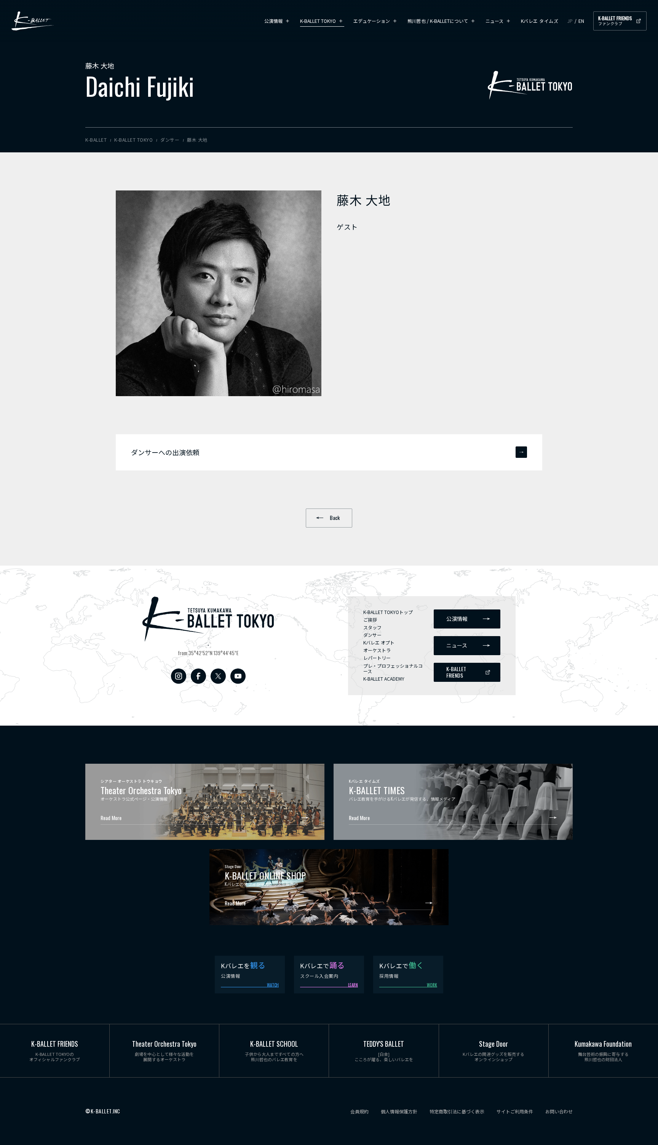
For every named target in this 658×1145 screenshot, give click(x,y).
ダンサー (372, 635)
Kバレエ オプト (378, 642)
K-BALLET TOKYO (318, 21)
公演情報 (273, 21)
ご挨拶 (370, 619)
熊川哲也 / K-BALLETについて (437, 21)
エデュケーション (371, 21)
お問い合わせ (559, 1111)
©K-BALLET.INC (102, 1111)
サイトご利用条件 (515, 1111)
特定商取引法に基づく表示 (457, 1111)
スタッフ (372, 627)
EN (581, 21)
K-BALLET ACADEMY (383, 678)
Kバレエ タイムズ (540, 21)
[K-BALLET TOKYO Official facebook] (198, 676)
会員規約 (359, 1111)
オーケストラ (377, 650)
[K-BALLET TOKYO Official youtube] (238, 676)
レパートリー (377, 657)
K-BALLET (32, 20)
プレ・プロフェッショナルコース (393, 668)
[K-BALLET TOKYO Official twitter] (218, 676)
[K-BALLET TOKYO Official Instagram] (178, 676)
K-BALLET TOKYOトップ (388, 612)
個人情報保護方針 (399, 1111)
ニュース (494, 21)
